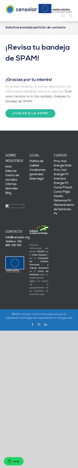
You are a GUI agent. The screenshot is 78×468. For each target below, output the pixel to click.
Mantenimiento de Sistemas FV (63, 209)
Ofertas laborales (11, 186)
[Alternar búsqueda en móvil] (63, 16)
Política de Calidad (36, 163)
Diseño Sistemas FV (62, 198)
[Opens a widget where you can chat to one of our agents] (14, 461)
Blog (8, 193)
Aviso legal (37, 178)
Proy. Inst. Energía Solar (63, 163)
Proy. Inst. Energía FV (61, 172)
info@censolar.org (14, 237)
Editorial (10, 171)
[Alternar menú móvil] (71, 16)
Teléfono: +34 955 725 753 (13, 243)
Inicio (8, 166)
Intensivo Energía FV (61, 181)
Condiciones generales (38, 172)
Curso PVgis (62, 191)
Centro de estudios (12, 177)
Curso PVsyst (63, 187)
